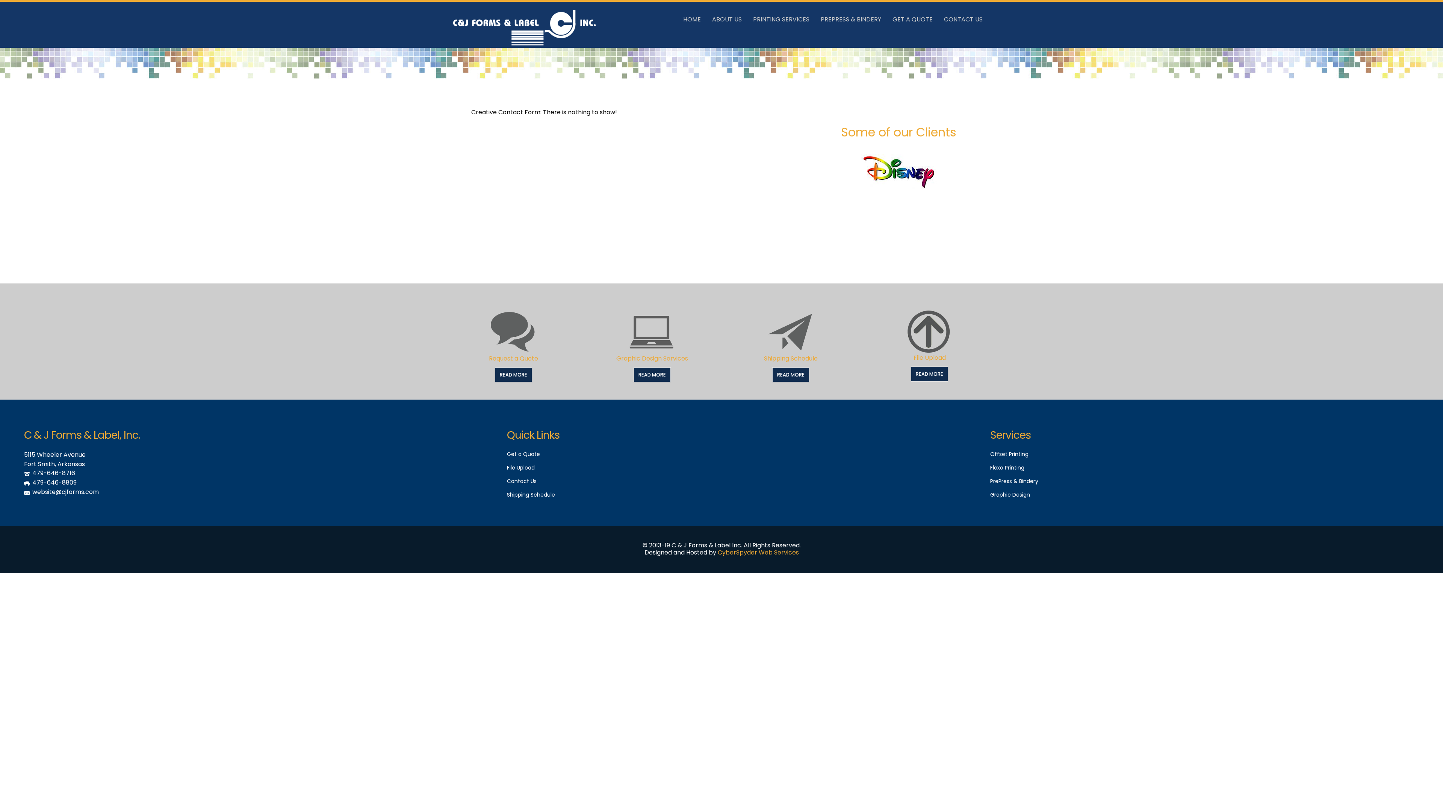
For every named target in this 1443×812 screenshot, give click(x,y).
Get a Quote (523, 454)
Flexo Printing (1007, 467)
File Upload (930, 357)
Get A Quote (912, 19)
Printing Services (781, 19)
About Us (727, 19)
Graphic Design (1010, 494)
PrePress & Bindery (851, 19)
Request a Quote (513, 358)
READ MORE (513, 374)
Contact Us (963, 19)
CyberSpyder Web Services (758, 552)
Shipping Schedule (791, 358)
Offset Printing (1009, 454)
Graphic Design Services (652, 358)
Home (692, 19)
